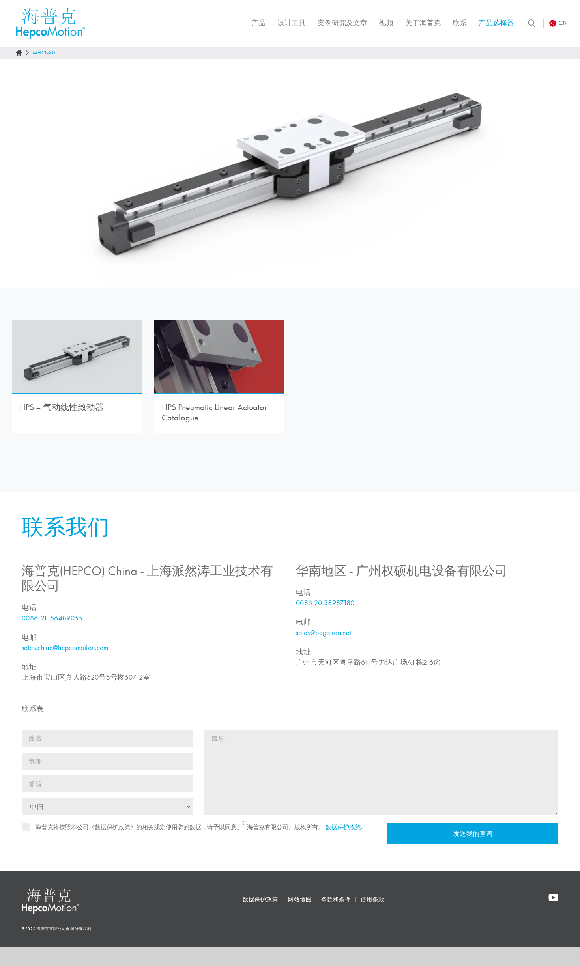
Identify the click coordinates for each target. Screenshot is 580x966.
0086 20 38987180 (325, 602)
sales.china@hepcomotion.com (65, 647)
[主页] (19, 53)
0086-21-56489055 (52, 618)
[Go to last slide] (14, 173)
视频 (386, 23)
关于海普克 (423, 23)
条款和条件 (336, 899)
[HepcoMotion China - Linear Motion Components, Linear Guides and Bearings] (50, 23)
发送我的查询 (472, 833)
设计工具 (291, 23)
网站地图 (300, 899)
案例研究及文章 (342, 23)
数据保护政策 (343, 827)
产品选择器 (496, 23)
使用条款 (372, 899)
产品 (258, 23)
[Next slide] (566, 173)
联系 (460, 23)
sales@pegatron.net (323, 632)
